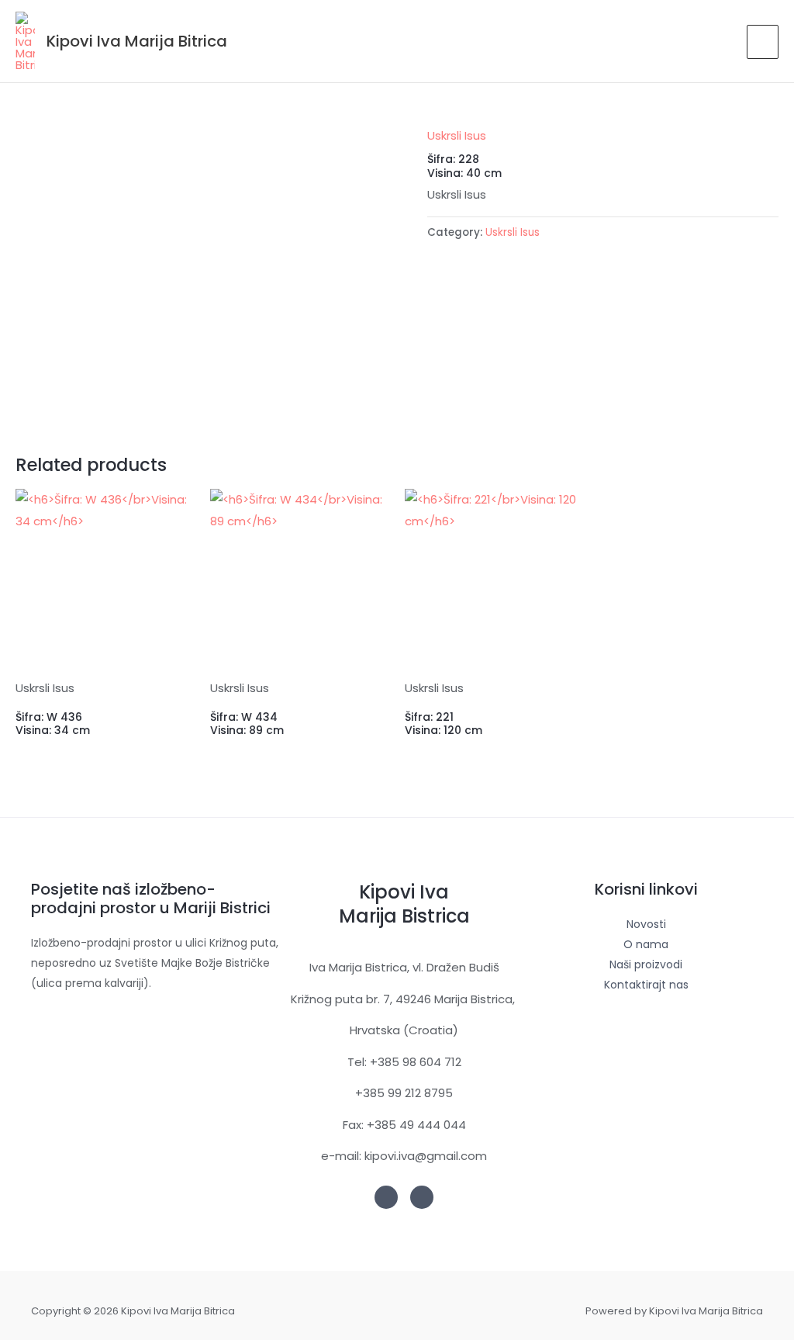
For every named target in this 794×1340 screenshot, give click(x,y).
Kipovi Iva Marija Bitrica (137, 41)
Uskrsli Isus (456, 135)
